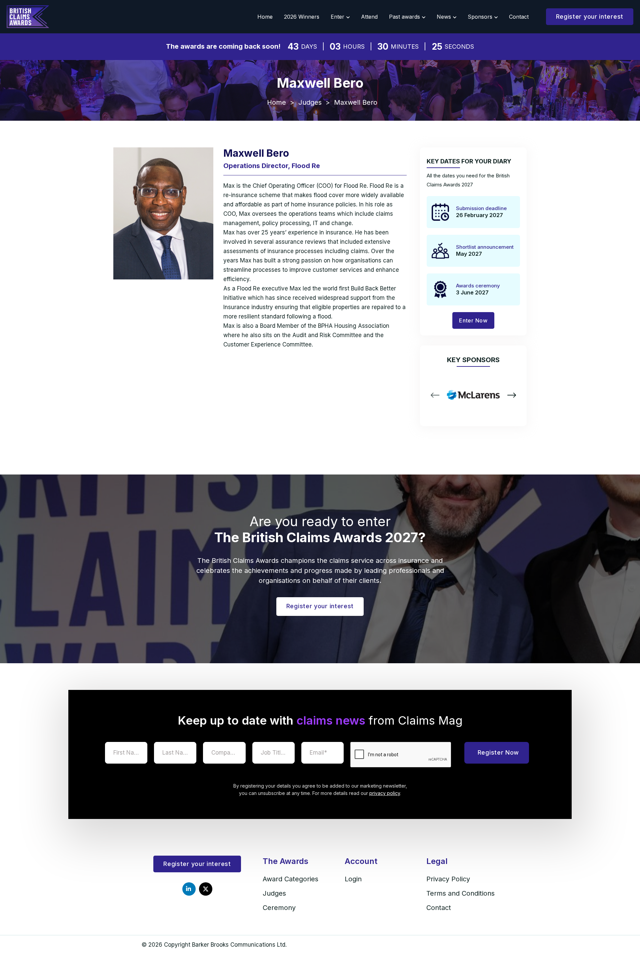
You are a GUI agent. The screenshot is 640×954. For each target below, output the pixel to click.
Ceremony (279, 908)
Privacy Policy (448, 879)
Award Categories (290, 879)
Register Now (498, 752)
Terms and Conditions (460, 893)
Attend (369, 16)
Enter (337, 16)
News (444, 16)
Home (265, 16)
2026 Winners (301, 16)
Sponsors (480, 16)
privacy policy (384, 793)
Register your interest (589, 16)
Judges (310, 102)
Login (353, 879)
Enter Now (473, 320)
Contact (519, 16)
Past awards (404, 16)
